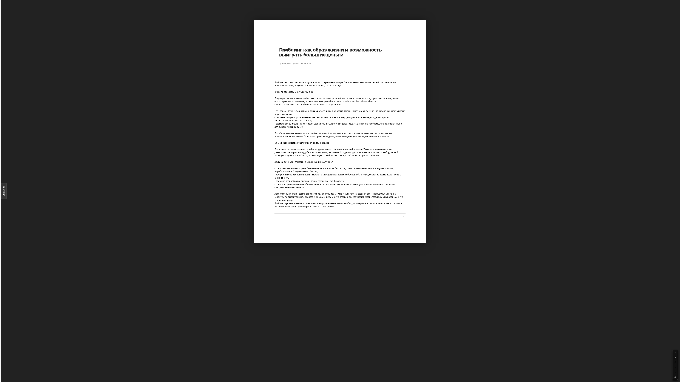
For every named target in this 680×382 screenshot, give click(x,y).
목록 (4, 191)
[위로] (675, 367)
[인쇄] (675, 377)
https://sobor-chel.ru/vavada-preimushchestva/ (353, 101)
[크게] (675, 357)
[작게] (675, 362)
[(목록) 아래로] (675, 372)
